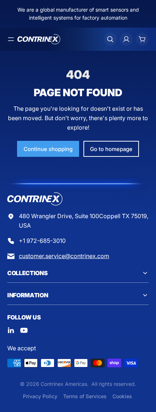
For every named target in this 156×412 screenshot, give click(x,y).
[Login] (126, 39)
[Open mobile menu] (10, 39)
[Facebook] (11, 330)
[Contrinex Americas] (38, 39)
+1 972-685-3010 (42, 240)
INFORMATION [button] (27, 295)
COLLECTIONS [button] (27, 273)
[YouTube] (24, 330)
